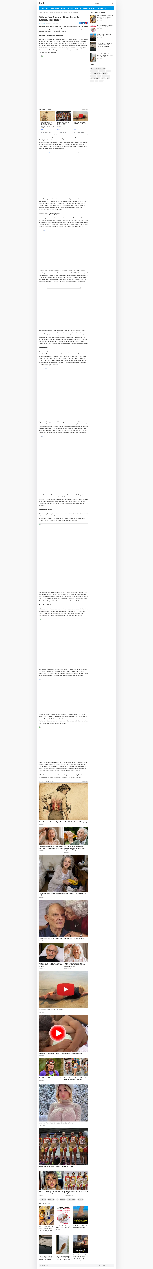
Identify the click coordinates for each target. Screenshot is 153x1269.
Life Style (46, 12)
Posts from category (98, 12)
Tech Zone (48, 23)
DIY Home (62, 1199)
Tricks (101, 80)
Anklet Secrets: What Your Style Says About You (80, 1226)
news (99, 76)
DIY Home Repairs (71, 1199)
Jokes (63, 8)
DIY (57, 1199)
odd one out (106, 76)
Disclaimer (110, 1265)
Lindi (42, 3)
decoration (43, 1199)
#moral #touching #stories (98, 68)
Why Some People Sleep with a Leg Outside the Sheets (63, 1227)
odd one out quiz (95, 78)
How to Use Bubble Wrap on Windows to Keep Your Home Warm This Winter (63, 1257)
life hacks (80, 1199)
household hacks (95, 73)
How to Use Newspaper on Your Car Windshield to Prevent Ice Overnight (46, 1257)
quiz (108, 78)
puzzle (103, 78)
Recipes (100, 8)
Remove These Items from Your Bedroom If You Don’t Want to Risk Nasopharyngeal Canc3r (80, 1257)
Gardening (92, 8)
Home (42, 8)
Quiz (105, 8)
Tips (96, 80)
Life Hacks (70, 8)
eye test (108, 71)
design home (51, 1199)
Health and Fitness (81, 8)
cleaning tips (94, 71)
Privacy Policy (102, 1265)
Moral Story (55, 8)
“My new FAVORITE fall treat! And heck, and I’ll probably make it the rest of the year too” (46, 1229)
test (92, 80)
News (47, 8)
